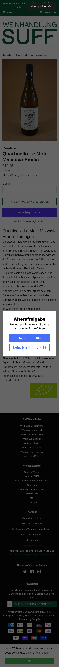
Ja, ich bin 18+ (29, 338)
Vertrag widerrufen (41, 6)
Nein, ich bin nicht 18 (29, 347)
